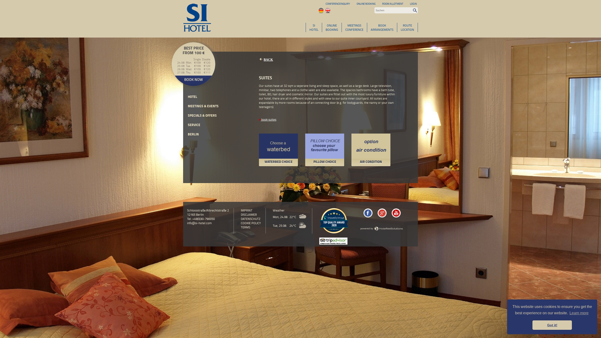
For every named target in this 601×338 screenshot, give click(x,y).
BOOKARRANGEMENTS (382, 27)
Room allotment (392, 3)
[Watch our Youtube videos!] (396, 217)
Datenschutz (250, 219)
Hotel (192, 96)
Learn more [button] (579, 313)
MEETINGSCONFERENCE (354, 27)
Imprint (246, 210)
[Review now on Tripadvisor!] (333, 243)
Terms (245, 227)
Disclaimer (249, 214)
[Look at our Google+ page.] (382, 217)
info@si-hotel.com (199, 223)
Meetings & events (203, 106)
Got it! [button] (552, 325)
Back (268, 59)
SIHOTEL (313, 27)
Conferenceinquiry (338, 3)
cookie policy (251, 223)
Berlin (193, 134)
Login (413, 3)
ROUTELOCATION (407, 27)
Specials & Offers (202, 115)
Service (194, 124)
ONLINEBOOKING (332, 27)
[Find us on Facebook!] (368, 217)
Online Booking (366, 3)
